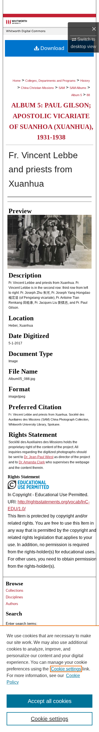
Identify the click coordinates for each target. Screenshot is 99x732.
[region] (49, 678)
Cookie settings (66, 669)
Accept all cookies (50, 701)
